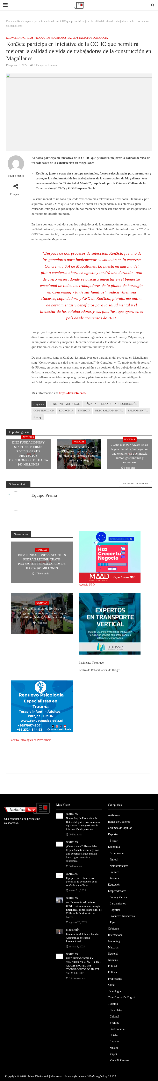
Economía (13, 37)
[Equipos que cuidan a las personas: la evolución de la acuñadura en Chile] (59, 875)
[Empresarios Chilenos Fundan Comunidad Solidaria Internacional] (59, 931)
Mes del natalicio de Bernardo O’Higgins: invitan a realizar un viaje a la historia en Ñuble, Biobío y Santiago (79, 453)
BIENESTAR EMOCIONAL (64, 403)
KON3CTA (84, 410)
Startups (83, 37)
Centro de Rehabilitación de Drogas (99, 670)
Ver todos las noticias (135, 484)
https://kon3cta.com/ (72, 393)
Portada (10, 21)
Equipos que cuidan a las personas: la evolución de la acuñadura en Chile (81, 882)
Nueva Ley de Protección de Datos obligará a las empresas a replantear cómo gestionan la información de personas (83, 824)
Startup (38, 417)
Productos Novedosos (50, 37)
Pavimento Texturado (91, 662)
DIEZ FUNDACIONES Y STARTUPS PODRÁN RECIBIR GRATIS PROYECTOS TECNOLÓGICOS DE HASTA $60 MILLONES (28, 453)
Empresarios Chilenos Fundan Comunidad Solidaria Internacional (82, 937)
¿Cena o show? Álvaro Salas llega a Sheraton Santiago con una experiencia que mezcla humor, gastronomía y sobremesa (129, 453)
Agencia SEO (87, 584)
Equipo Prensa (16, 175)
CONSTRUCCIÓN (44, 410)
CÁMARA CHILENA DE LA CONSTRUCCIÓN (111, 403)
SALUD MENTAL (138, 410)
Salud (71, 37)
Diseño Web (42, 1076)
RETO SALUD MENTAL (109, 410)
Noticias (27, 37)
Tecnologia (99, 37)
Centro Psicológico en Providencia (31, 739)
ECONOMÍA (66, 410)
